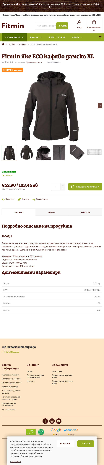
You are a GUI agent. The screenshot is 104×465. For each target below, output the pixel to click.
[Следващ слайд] (100, 105)
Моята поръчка (9, 409)
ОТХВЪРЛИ (65, 443)
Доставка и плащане (11, 379)
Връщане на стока (10, 386)
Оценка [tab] (52, 212)
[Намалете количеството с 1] (63, 188)
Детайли (6, 175)
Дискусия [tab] (85, 212)
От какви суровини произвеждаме (35, 376)
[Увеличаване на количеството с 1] (63, 185)
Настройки (15, 461)
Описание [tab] (18, 212)
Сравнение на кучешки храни (62, 376)
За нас (30, 371)
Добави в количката (87, 186)
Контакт (30, 381)
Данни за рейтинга (34, 62)
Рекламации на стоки (11, 382)
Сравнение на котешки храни (62, 382)
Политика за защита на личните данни (11, 398)
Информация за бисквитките (9, 404)
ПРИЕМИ (86, 443)
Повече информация (31, 456)
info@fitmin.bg (12, 352)
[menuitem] (14, 37)
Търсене (62, 25)
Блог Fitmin (57, 371)
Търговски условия (10, 375)
